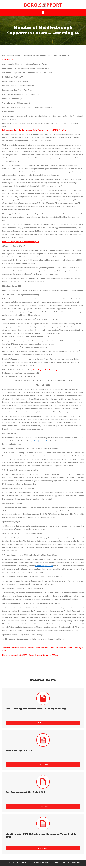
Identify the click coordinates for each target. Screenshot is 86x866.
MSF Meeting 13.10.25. (19, 750)
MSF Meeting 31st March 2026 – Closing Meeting (36, 708)
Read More (43, 723)
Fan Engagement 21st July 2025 (25, 792)
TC (47, 864)
